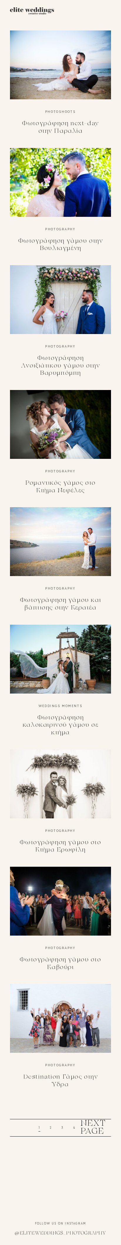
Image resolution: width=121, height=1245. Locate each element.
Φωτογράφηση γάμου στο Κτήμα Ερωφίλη (60, 806)
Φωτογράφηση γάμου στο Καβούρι (60, 923)
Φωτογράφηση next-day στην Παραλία (60, 86)
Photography (60, 229)
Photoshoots (60, 111)
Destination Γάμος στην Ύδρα (60, 1040)
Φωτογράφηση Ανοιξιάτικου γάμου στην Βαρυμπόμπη (60, 325)
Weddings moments (60, 706)
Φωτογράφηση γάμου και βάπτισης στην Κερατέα (60, 563)
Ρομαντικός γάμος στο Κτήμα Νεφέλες (60, 446)
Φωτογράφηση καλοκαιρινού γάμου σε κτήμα (60, 685)
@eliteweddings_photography (60, 1233)
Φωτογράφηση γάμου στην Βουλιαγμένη (60, 204)
